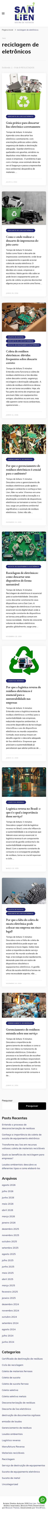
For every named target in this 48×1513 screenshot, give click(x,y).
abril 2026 (7, 1210)
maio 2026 (8, 1203)
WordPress (40, 1508)
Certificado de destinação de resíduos (22, 1358)
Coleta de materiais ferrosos (17, 1371)
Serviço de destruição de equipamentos (23, 1465)
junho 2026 (8, 1197)
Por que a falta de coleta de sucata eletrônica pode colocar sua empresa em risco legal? (23, 925)
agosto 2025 (9, 1254)
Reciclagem (8, 1459)
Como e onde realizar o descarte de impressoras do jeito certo (22, 240)
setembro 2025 (10, 1247)
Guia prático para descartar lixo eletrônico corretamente (23, 125)
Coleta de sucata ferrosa (15, 1383)
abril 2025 (7, 1279)
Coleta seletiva (10, 1390)
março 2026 (8, 1216)
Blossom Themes (13, 1508)
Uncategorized (10, 1484)
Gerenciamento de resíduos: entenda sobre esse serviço (23, 1031)
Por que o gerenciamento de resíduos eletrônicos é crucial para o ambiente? (23, 469)
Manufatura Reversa (13, 1446)
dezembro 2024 (10, 1304)
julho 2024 (7, 1335)
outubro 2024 (9, 1316)
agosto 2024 (9, 1329)
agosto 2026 (9, 1184)
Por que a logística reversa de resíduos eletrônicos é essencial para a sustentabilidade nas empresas (23, 694)
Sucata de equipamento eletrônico (23, 345)
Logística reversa (16, 681)
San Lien (32, 1503)
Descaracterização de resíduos (18, 1402)
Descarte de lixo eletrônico (20, 116)
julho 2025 (7, 1260)
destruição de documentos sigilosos (21, 1415)
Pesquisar (7, 1100)
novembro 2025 (10, 1235)
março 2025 (8, 1285)
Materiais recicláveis (13, 1452)
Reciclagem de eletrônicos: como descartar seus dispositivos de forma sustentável (22, 578)
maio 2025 (8, 1272)
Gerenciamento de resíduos (20, 459)
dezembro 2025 (10, 1228)
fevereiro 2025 (10, 1291)
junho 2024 (8, 1341)
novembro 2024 (10, 1310)
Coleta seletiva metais (14, 1396)
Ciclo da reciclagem (12, 1364)
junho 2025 (8, 1266)
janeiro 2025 (9, 1297)
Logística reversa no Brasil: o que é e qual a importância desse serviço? (23, 812)
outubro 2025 (9, 1241)
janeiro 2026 (9, 1222)
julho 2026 (7, 1191)
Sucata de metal (11, 1477)
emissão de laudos (12, 1421)
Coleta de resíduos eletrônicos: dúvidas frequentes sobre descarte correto (21, 357)
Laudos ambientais (12, 1434)
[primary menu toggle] (3, 13)
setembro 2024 (10, 1323)
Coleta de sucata (16, 337)
